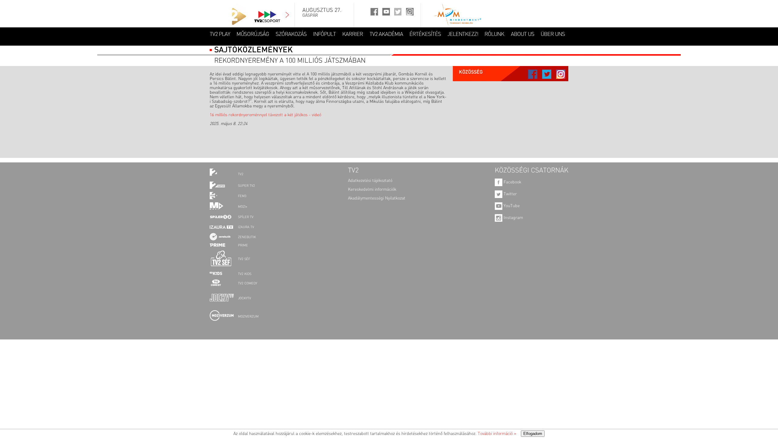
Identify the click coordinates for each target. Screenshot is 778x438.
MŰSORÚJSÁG (252, 34)
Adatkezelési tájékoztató (370, 181)
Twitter (509, 194)
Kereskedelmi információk (372, 189)
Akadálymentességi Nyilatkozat (376, 198)
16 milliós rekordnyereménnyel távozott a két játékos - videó (265, 115)
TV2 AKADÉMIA (386, 34)
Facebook (511, 182)
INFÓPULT (324, 34)
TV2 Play (220, 34)
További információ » (497, 434)
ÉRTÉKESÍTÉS (425, 34)
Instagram (512, 218)
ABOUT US (522, 34)
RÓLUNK (494, 34)
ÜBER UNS (553, 34)
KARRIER (352, 34)
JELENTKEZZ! (462, 34)
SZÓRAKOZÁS (291, 34)
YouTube (511, 206)
